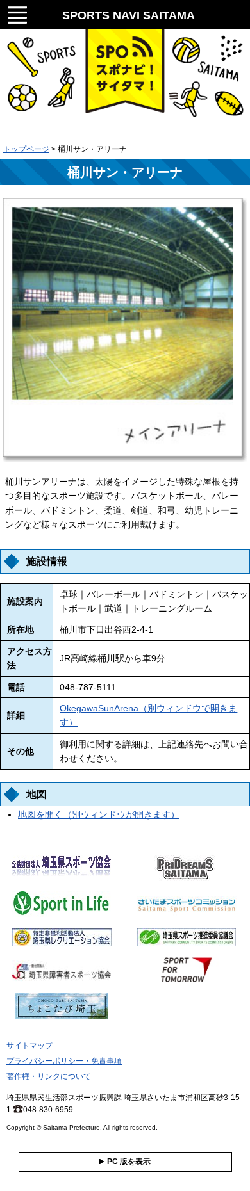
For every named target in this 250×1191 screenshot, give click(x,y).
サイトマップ (29, 1045)
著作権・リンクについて (48, 1076)
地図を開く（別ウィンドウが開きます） (98, 814)
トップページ (26, 149)
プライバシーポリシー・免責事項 (64, 1061)
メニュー (17, 13)
